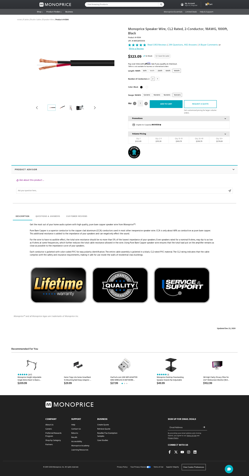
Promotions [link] (137, 118)
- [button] (134, 103)
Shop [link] (39, 12)
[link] (55, 4)
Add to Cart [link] (166, 104)
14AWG (156, 95)
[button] (189, 4)
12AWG (147, 95)
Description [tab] (22, 216)
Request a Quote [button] (200, 104)
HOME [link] (19, 19)
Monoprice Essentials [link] (173, 12)
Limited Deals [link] (191, 12)
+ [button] (146, 103)
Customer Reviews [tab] (76, 216)
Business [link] (69, 12)
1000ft (177, 70)
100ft (152, 70)
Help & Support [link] (206, 12)
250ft (160, 70)
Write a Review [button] (136, 48)
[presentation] (22, 216)
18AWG (177, 95)
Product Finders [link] (53, 12)
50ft (145, 70)
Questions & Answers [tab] (48, 216)
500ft (168, 70)
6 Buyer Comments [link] (208, 45)
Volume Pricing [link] (139, 134)
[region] (124, 186)
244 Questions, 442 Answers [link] (183, 45)
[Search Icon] (161, 4)
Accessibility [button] (76, 441)
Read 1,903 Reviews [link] (157, 45)
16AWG (167, 95)
